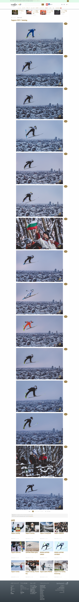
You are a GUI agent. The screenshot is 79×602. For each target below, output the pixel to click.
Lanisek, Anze (41, 592)
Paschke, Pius (41, 593)
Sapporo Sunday (15, 571)
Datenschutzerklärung (61, 587)
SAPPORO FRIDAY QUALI (32, 552)
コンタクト (62, 585)
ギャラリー (15, 17)
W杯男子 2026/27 (32, 590)
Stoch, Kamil (41, 597)
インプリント (62, 586)
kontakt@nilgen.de (31, 516)
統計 (11, 590)
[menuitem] (62, 4)
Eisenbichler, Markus (42, 586)
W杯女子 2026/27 (32, 591)
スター (21, 593)
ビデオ (21, 585)
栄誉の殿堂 (22, 592)
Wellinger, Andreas (42, 599)
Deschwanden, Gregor (42, 585)
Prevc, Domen (41, 594)
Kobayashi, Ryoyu (42, 590)
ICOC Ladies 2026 (32, 588)
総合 (11, 587)
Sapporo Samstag (30, 533)
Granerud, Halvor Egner (43, 587)
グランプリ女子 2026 (33, 586)
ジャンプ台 (12, 591)
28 (45, 511)
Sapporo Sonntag (15, 533)
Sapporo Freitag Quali (45, 533)
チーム (21, 591)
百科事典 (12, 593)
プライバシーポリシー (36, 0)
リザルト (12, 586)
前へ (29, 511)
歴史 (11, 592)
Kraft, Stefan (41, 591)
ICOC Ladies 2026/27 (32, 593)
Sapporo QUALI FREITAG (46, 571)
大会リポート (13, 588)
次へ (49, 511)
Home (11, 17)
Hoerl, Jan (41, 588)
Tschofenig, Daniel (42, 598)
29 (47, 511)
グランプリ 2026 (32, 585)
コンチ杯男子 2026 (33, 587)
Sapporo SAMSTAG (16, 552)
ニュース (12, 585)
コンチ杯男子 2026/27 (33, 592)
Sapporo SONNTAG (59, 533)
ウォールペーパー (23, 587)
